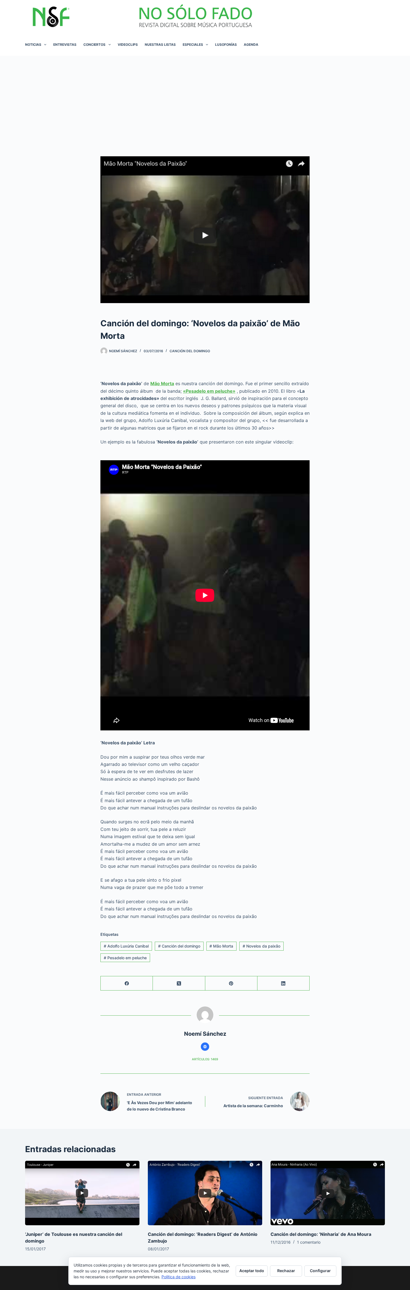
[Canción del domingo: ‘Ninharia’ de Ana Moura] (328, 1193)
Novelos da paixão (261, 946)
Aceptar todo (251, 1270)
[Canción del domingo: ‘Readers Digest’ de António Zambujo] (205, 1193)
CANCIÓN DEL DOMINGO (190, 351)
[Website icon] (205, 1046)
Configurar (320, 1270)
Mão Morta (162, 383)
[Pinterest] (231, 983)
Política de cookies (178, 1276)
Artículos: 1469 (205, 1059)
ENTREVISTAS (64, 44)
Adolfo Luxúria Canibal (126, 946)
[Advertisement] (205, 98)
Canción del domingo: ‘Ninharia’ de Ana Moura (321, 1234)
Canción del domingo (179, 946)
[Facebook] (127, 983)
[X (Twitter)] (179, 983)
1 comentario (308, 1242)
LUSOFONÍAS (226, 44)
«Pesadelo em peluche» (209, 391)
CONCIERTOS (94, 44)
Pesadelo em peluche (125, 957)
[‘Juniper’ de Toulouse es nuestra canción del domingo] (82, 1193)
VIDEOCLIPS (128, 44)
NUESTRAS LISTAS (160, 44)
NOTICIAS (33, 44)
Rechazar (286, 1270)
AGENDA (251, 44)
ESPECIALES (193, 44)
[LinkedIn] (283, 983)
